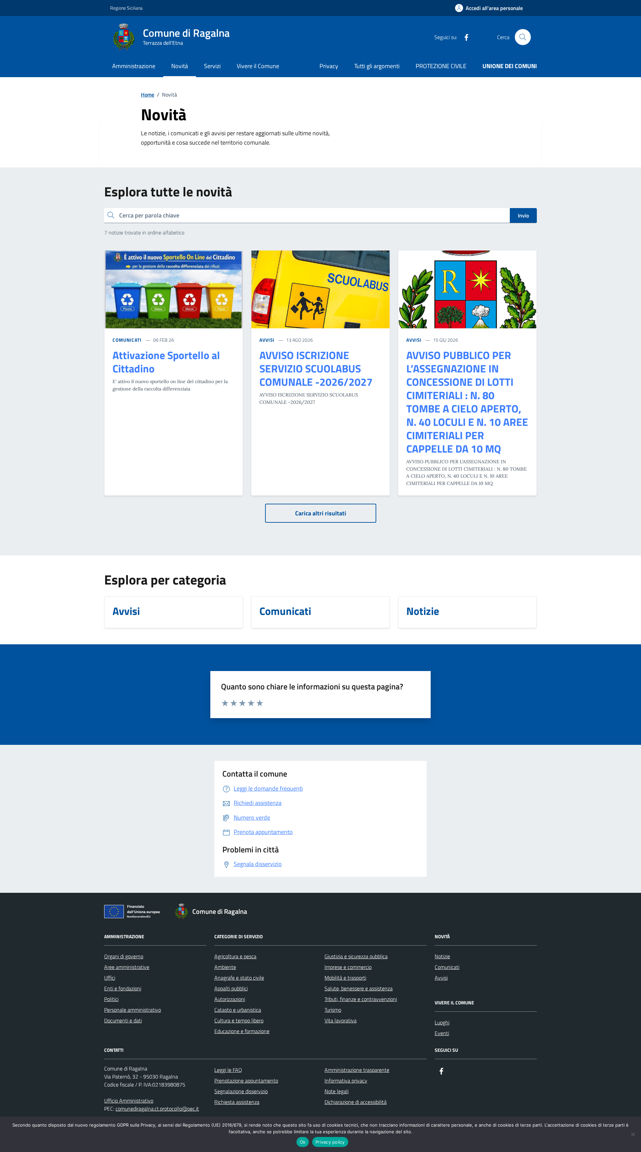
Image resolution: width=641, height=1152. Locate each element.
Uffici (109, 978)
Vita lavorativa (341, 1020)
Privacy (328, 65)
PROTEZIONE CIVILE (441, 65)
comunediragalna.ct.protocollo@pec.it (157, 1109)
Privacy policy (330, 1142)
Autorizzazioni (229, 999)
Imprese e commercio (348, 967)
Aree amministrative (126, 967)
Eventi (442, 1033)
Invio (523, 215)
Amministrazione (133, 65)
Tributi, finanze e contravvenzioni (361, 999)
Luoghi (442, 1022)
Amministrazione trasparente (357, 1070)
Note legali (337, 1091)
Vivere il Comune (258, 65)
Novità (179, 65)
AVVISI (266, 339)
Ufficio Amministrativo (128, 1101)
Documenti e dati (123, 1020)
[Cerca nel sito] (523, 37)
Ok (303, 1142)
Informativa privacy (346, 1081)
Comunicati (447, 967)
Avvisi (441, 978)
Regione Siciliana (126, 7)
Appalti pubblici (231, 988)
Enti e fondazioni (122, 988)
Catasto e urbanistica (237, 1010)
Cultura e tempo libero (238, 1020)
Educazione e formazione (241, 1031)
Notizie (442, 956)
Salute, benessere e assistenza (359, 988)
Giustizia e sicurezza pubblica (356, 956)
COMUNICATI (127, 339)
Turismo (333, 1010)
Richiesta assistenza (236, 1102)
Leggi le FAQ (228, 1070)
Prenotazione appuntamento (246, 1081)
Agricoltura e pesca (235, 956)
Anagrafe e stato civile (239, 978)
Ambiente (225, 967)
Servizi (212, 65)
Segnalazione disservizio (241, 1091)
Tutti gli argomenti (377, 65)
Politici (111, 999)
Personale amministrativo (132, 1010)
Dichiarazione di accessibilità (356, 1102)
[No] (632, 1134)
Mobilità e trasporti (345, 978)
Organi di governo (123, 956)
